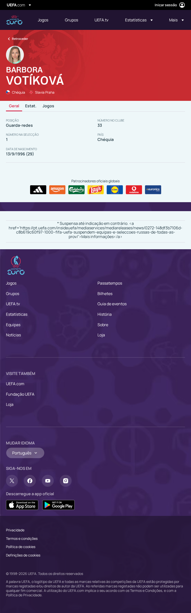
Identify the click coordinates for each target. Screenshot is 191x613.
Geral (14, 106)
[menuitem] (45, 20)
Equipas (13, 324)
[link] (43, 20)
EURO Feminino (14, 20)
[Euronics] (153, 189)
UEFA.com (15, 383)
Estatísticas (16, 314)
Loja (101, 335)
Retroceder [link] (20, 39)
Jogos (48, 106)
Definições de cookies (23, 555)
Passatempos (109, 283)
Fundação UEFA (20, 394)
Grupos (12, 293)
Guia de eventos (112, 303)
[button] (139, 20)
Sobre (102, 324)
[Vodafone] (134, 189)
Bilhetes (104, 293)
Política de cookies (20, 546)
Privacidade (15, 530)
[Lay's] (96, 189)
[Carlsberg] (76, 189)
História (104, 314)
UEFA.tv (13, 303)
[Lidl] (115, 189)
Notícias (13, 335)
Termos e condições (22, 538)
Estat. (31, 106)
